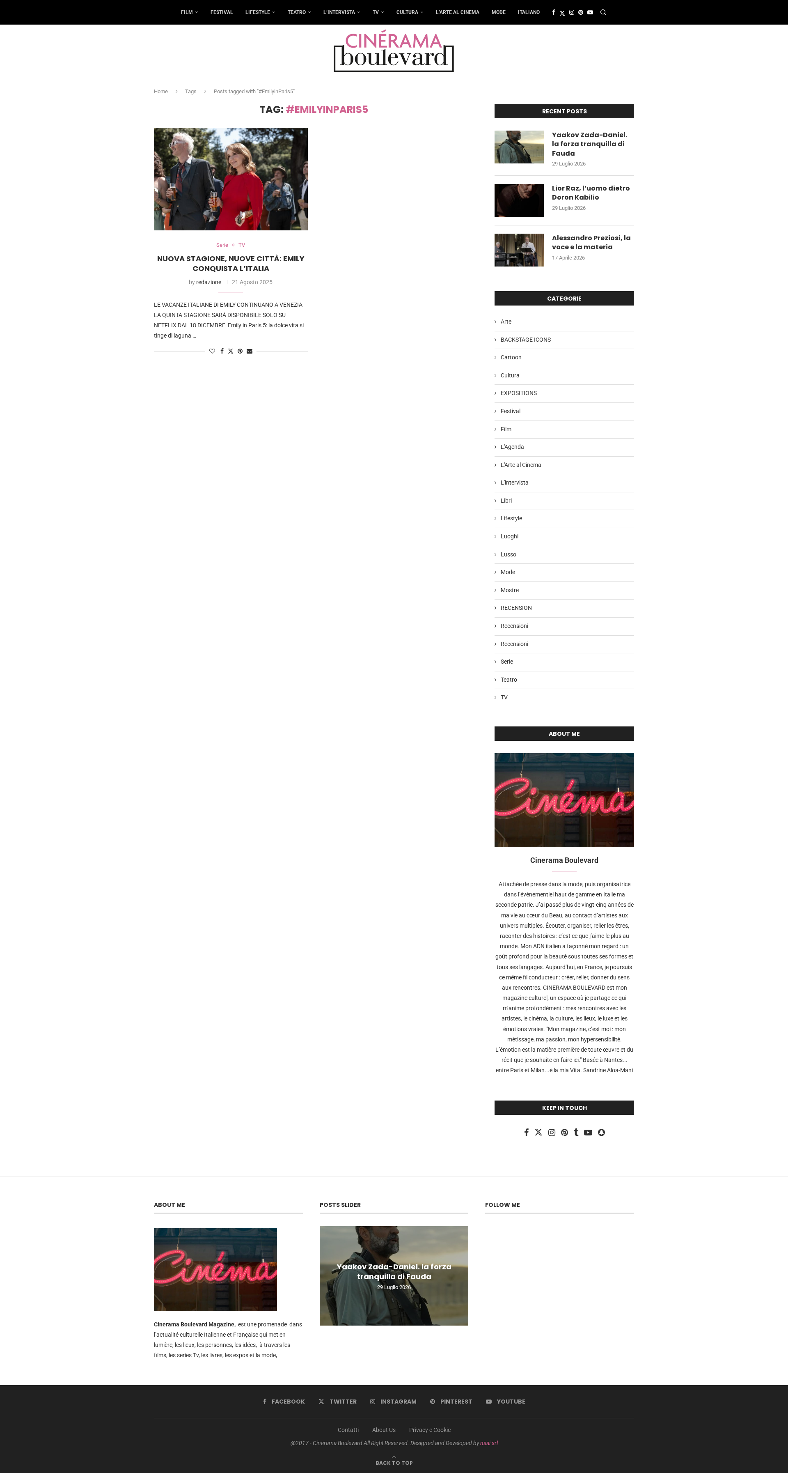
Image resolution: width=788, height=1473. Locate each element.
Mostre (510, 590)
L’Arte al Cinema (457, 12)
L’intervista (339, 12)
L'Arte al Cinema (521, 465)
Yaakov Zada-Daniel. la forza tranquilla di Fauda (589, 144)
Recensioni (514, 626)
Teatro (297, 12)
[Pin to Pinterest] (240, 351)
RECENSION (516, 607)
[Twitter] (562, 12)
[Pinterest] (580, 12)
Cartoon (511, 357)
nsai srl (489, 1443)
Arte (506, 321)
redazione (208, 282)
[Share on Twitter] (231, 350)
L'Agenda (512, 447)
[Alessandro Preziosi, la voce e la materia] (519, 250)
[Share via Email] (249, 351)
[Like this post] (212, 351)
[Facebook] (553, 12)
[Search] (603, 12)
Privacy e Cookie (430, 1430)
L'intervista (515, 482)
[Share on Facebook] (222, 351)
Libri (506, 500)
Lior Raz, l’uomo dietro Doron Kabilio (591, 193)
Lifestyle (257, 12)
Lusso (508, 554)
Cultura (407, 12)
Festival (222, 12)
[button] (327, 1275)
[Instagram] (571, 12)
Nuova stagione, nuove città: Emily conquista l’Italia (231, 263)
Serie (507, 661)
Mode (499, 12)
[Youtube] (590, 12)
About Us (384, 1430)
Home (161, 91)
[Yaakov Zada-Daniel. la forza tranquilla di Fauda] (519, 147)
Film (187, 12)
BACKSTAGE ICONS (526, 339)
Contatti (348, 1430)
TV (376, 12)
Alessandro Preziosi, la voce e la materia (591, 243)
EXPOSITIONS (519, 393)
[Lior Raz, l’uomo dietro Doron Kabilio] (519, 200)
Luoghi (509, 536)
